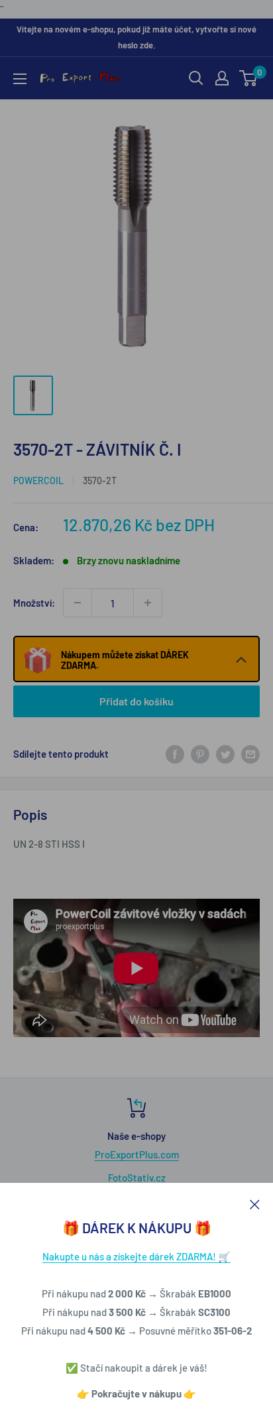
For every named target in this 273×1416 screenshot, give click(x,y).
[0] (249, 78)
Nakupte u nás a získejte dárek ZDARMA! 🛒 (136, 1256)
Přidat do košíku (136, 701)
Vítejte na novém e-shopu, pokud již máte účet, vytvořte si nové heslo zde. (136, 37)
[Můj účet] (222, 78)
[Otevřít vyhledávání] (196, 78)
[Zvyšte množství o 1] (148, 603)
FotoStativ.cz (137, 1177)
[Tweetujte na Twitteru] (225, 754)
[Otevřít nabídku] (20, 79)
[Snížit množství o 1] (77, 603)
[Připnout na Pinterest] (200, 754)
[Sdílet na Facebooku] (175, 754)
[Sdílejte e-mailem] (250, 754)
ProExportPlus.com (137, 1154)
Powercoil (38, 480)
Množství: (34, 603)
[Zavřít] (255, 1202)
